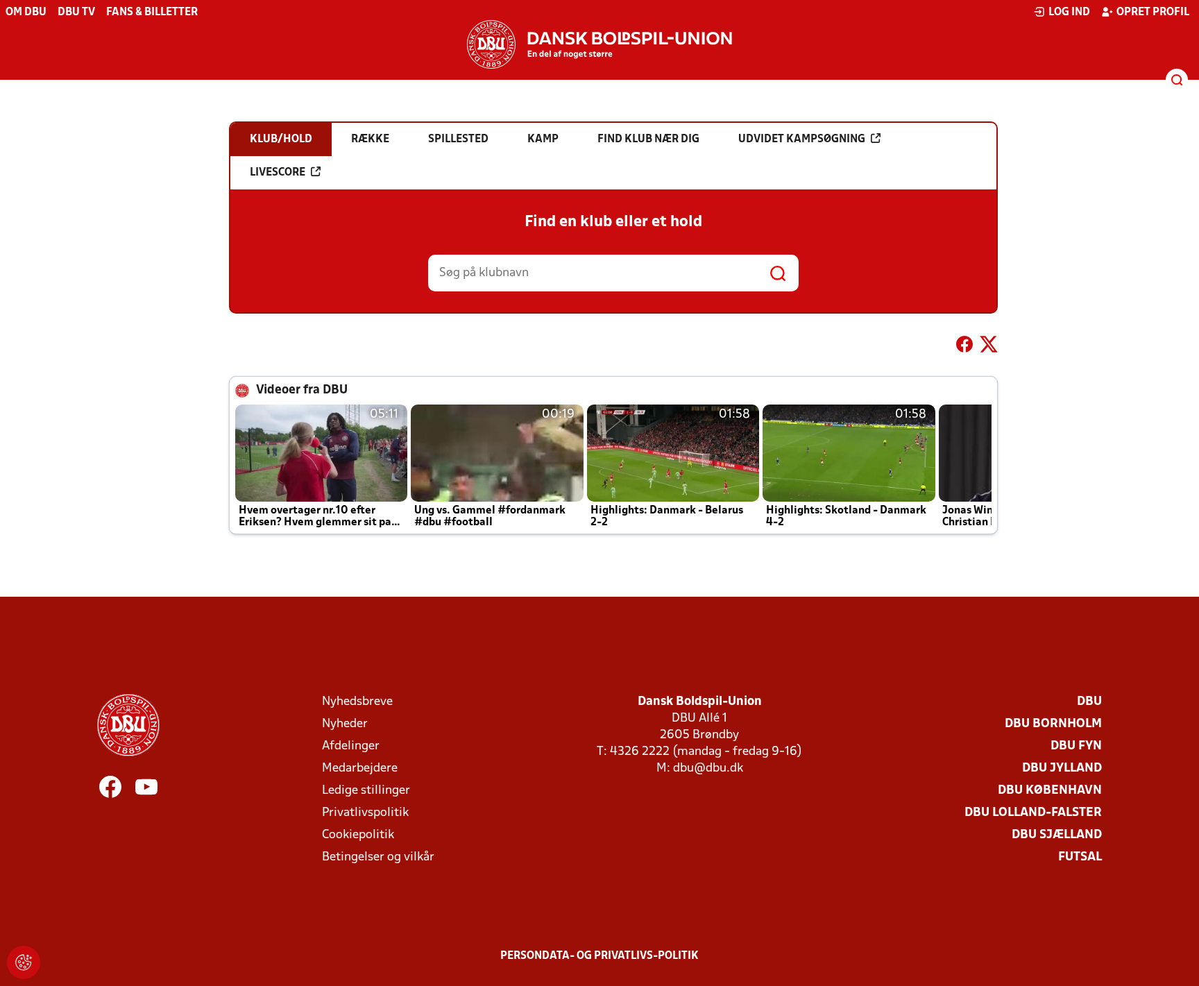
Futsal (1080, 857)
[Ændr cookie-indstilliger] (23, 962)
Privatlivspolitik (365, 813)
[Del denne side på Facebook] (964, 347)
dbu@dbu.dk (708, 768)
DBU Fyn (1076, 746)
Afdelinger (351, 746)
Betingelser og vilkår (378, 857)
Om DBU (26, 12)
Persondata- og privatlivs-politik (599, 956)
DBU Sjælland (1057, 835)
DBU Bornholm (1053, 724)
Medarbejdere (360, 768)
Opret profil (1152, 12)
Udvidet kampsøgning (801, 139)
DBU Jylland (1062, 768)
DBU (1089, 702)
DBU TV (76, 12)
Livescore (277, 173)
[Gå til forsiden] (599, 44)
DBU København (1050, 791)
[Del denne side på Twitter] (989, 347)
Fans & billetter (152, 12)
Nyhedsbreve (357, 702)
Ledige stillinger (366, 791)
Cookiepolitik (358, 835)
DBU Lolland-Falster (1033, 813)
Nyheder (345, 724)
